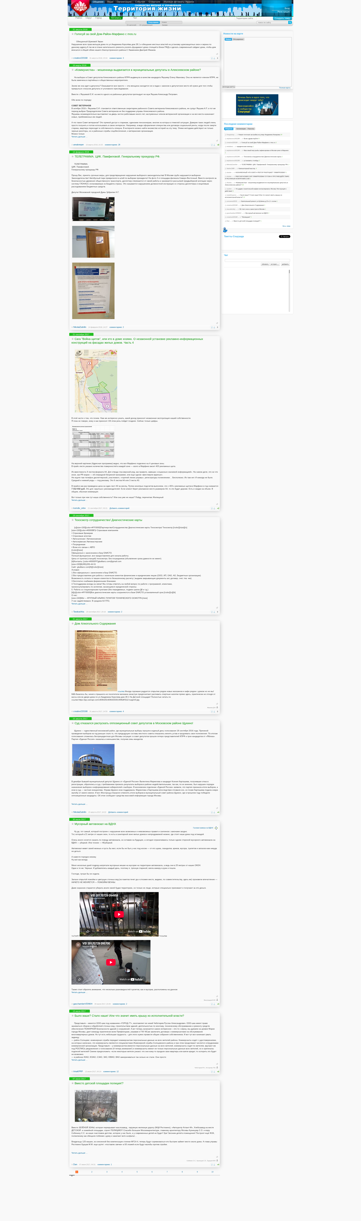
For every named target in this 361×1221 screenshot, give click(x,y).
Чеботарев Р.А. (200, 1067)
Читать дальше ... (79, 136)
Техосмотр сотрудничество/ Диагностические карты (108, 520)
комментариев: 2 (117, 327)
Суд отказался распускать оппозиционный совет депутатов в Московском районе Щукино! (134, 723)
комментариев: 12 (111, 1071)
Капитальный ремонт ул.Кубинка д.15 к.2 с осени (258, 201)
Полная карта (284, 88)
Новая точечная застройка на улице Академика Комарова (259, 134)
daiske (229, 172)
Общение (98, 1)
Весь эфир (286, 226)
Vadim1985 (231, 168)
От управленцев (145, 25)
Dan (75, 1164)
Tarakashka (78, 611)
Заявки (165, 25)
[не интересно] (214, 58)
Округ (89, 18)
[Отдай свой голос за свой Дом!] (75, 41)
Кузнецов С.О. (201, 1160)
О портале (154, 1)
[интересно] (212, 58)
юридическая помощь (245, 146)
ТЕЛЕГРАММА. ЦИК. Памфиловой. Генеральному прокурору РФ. (117, 156)
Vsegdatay (230, 134)
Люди (110, 1)
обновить (265, 264)
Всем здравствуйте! (251, 138)
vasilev (229, 189)
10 (212, 1172)
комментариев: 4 (117, 711)
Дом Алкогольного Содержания (95, 623)
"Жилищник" (246, 217)
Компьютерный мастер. (247, 168)
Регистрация (284, 11)
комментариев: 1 (105, 1164)
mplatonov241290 (233, 138)
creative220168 (80, 58)
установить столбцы (251, 160)
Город (98, 18)
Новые (228, 39)
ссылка (121, 691)
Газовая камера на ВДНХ (203, 828)
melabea (230, 146)
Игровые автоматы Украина (179, 1)
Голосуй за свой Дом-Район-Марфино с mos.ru (105, 34)
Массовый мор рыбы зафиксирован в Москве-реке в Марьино (266, 150)
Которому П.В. (211, 1067)
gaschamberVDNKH (82, 1004)
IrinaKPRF (78, 1071)
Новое (164, 22)
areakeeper (78, 144)
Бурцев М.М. (211, 1160)
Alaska (229, 182)
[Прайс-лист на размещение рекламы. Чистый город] (93, 458)
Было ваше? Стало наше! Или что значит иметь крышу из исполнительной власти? (129, 1015)
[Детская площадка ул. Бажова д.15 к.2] (96, 1122)
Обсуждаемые (238, 39)
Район (78, 18)
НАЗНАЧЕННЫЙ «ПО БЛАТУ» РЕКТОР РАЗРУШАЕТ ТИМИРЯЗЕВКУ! (260, 172)
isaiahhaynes (231, 195)
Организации (124, 1)
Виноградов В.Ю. (210, 1000)
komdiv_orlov (79, 508)
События (140, 1)
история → (275, 264)
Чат (135, 18)
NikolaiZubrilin (79, 327)
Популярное (153, 22)
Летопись (116, 18)
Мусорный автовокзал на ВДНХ (95, 823)
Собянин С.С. (191, 1160)
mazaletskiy (231, 209)
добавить (285, 264)
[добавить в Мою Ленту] (72, 34)
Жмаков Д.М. (211, 707)
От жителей (131, 25)
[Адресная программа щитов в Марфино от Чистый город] (96, 412)
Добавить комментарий (119, 508)
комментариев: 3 (117, 58)
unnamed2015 (232, 201)
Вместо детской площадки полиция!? (99, 1083)
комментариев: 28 (112, 145)
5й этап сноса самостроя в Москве (252, 209)
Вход (287, 8)
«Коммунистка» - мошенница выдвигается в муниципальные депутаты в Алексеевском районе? (138, 69)
